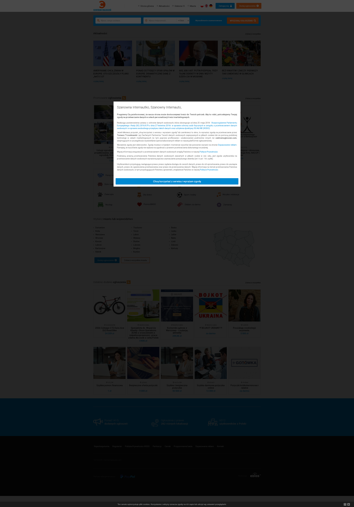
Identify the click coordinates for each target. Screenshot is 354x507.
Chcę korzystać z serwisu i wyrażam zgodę (177, 181)
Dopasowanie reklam (227, 145)
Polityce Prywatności (209, 152)
